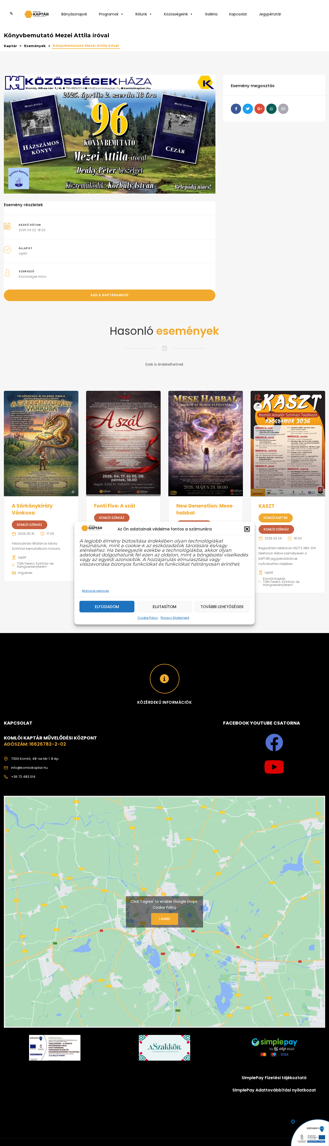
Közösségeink (176, 14)
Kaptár (10, 46)
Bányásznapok (74, 14)
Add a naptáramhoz (109, 295)
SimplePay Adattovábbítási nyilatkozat (274, 1090)
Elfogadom (107, 606)
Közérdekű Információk (164, 702)
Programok (108, 14)
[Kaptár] (37, 15)
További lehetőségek (222, 606)
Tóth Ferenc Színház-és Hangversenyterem (35, 565)
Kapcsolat (238, 14)
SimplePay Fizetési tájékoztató (274, 1078)
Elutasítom (164, 606)
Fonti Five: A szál (114, 505)
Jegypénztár (270, 14)
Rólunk (141, 14)
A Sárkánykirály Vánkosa (32, 509)
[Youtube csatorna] (274, 767)
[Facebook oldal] (274, 742)
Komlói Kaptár (276, 518)
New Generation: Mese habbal (204, 509)
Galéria (211, 14)
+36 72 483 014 (23, 776)
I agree (164, 919)
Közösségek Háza (32, 276)
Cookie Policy (148, 618)
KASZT (267, 506)
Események (35, 46)
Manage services (95, 591)
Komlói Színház (29, 524)
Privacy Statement (175, 618)
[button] (247, 528)
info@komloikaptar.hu (29, 767)
